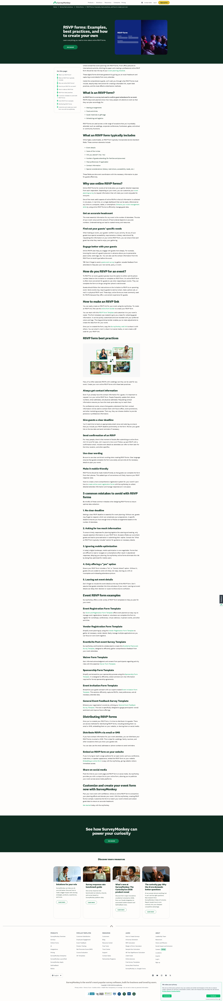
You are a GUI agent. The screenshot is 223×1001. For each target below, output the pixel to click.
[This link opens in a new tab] (153, 975)
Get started (70, 47)
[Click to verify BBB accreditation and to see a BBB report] (91, 995)
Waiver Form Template (107, 664)
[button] (221, 600)
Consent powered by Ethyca (212, 999)
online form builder (108, 309)
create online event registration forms (101, 484)
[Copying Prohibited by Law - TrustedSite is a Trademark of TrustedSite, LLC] (108, 995)
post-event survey (108, 262)
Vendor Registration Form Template (121, 631)
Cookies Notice (175, 991)
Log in (155, 2)
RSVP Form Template (106, 312)
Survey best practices (66, 7)
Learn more (61, 902)
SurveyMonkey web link (119, 326)
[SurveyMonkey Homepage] (62, 3)
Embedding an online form (92, 761)
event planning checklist (116, 71)
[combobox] (57, 975)
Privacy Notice (166, 991)
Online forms (80, 7)
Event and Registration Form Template (99, 613)
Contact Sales (148, 2)
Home (55, 7)
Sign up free (164, 2)
